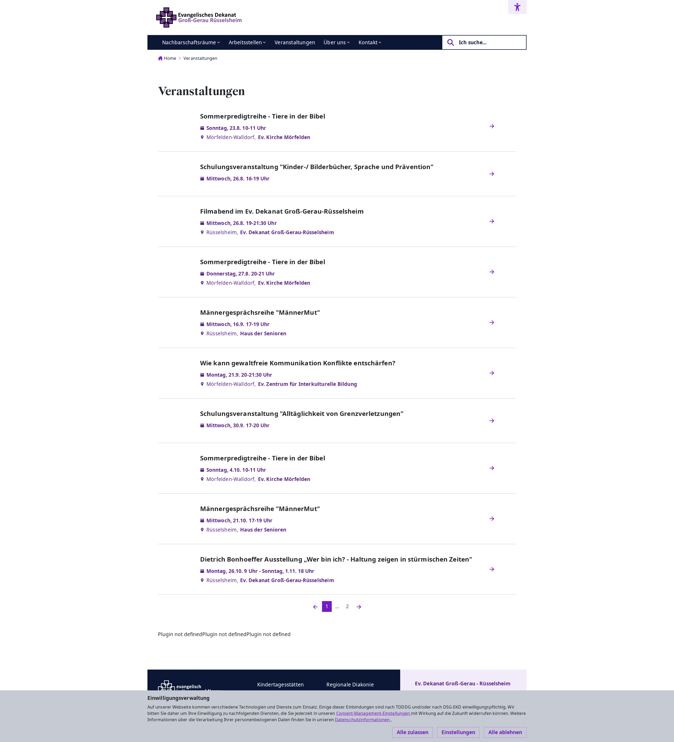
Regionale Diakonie (350, 684)
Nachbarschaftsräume (189, 42)
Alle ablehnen (505, 732)
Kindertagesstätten (280, 684)
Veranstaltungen (295, 42)
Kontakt (368, 42)
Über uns (335, 42)
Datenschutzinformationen (363, 720)
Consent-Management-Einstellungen (373, 713)
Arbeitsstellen (245, 42)
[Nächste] (358, 606)
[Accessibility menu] (517, 7)
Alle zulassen (412, 732)
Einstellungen (458, 732)
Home (170, 58)
